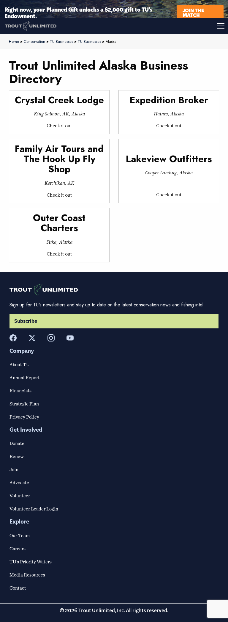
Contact (18, 587)
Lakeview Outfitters (169, 159)
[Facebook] (13, 337)
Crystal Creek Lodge (59, 100)
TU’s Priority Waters (31, 561)
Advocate (19, 482)
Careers (18, 548)
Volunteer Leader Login (34, 508)
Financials (20, 390)
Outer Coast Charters (59, 223)
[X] (32, 337)
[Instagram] (51, 337)
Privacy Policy (24, 416)
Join (14, 469)
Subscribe (25, 321)
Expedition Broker (169, 100)
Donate (17, 443)
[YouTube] (70, 337)
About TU (20, 364)
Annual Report (25, 377)
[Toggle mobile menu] (171, 26)
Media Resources (27, 574)
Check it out (59, 125)
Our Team (20, 535)
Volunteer (20, 495)
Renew (17, 456)
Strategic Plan (24, 403)
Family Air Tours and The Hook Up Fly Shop (59, 159)
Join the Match (193, 12)
